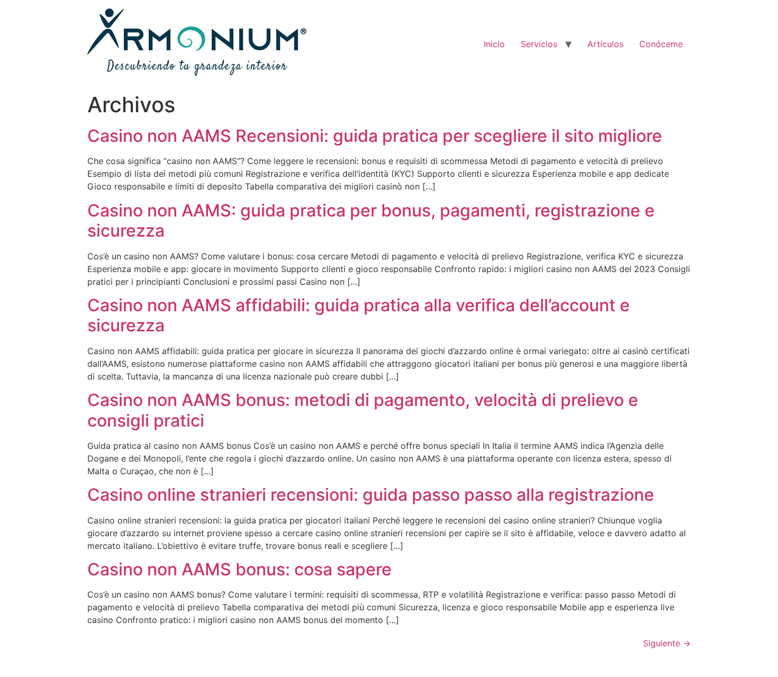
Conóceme (661, 44)
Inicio (494, 44)
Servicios (539, 44)
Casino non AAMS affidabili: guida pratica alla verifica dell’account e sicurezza (358, 315)
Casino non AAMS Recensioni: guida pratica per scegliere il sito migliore (374, 135)
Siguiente (667, 643)
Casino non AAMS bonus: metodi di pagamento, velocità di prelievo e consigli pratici (362, 410)
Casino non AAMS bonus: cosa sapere (239, 569)
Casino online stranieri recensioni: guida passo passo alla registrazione (370, 494)
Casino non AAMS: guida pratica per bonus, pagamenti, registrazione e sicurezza (371, 220)
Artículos (605, 44)
